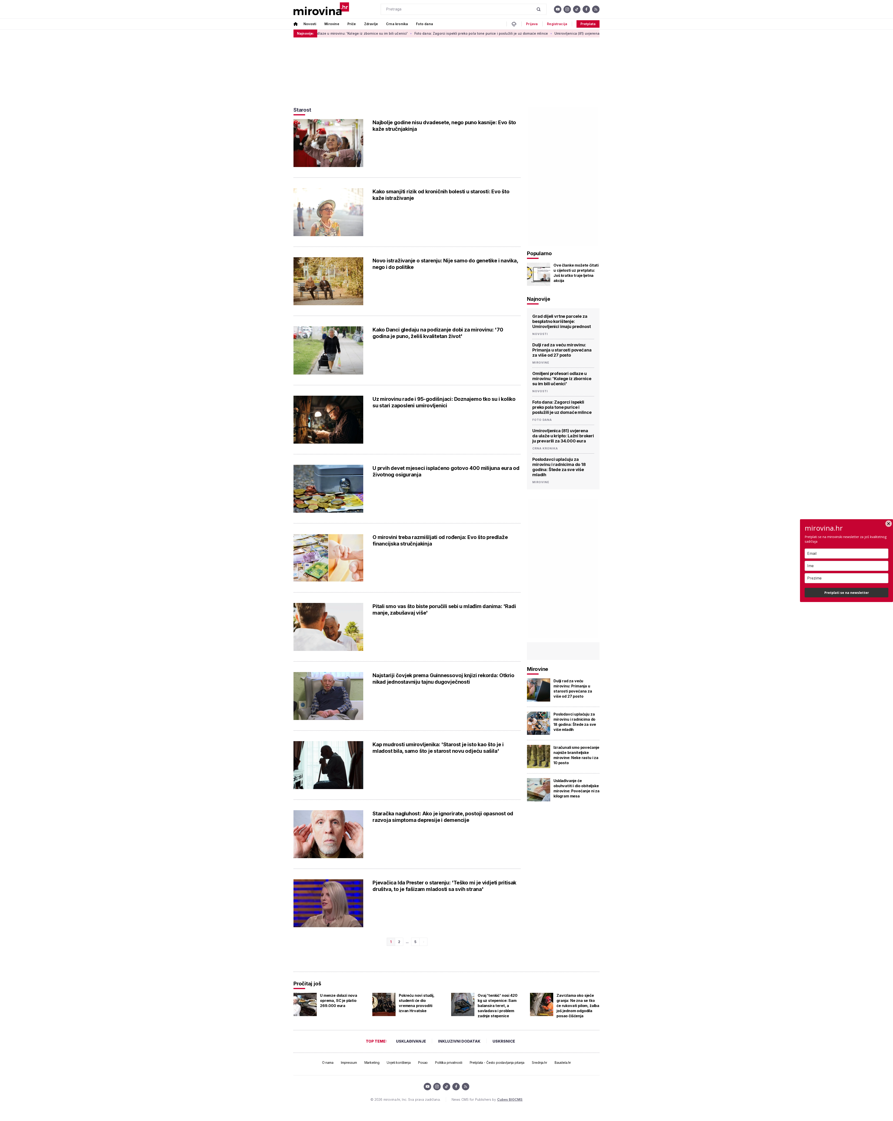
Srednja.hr (539, 1062)
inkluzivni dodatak (459, 1041)
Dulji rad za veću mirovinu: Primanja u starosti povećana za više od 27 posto (562, 350)
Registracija (557, 24)
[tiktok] (576, 9)
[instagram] (567, 9)
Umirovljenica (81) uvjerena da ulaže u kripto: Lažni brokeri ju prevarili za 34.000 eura (565, 33)
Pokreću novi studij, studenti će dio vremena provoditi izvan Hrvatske (416, 1003)
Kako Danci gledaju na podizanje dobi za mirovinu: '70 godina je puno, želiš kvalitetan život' (438, 333)
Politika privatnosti (448, 1062)
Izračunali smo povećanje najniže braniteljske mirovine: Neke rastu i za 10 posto (576, 755)
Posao (423, 1062)
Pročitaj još (307, 983)
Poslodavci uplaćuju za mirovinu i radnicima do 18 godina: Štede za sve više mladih (559, 467)
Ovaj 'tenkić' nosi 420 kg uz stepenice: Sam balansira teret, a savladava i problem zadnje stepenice (497, 1005)
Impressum (349, 1062)
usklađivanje (411, 1041)
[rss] (596, 9)
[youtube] (557, 9)
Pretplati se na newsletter (846, 592)
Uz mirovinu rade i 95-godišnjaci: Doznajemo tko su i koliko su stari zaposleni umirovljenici (444, 402)
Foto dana (424, 24)
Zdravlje (371, 24)
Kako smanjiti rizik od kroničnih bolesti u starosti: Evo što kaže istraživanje (441, 194)
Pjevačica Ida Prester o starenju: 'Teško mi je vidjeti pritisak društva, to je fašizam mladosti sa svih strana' (444, 886)
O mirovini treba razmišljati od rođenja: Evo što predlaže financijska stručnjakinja (440, 540)
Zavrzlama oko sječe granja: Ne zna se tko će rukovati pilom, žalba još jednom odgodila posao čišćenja (577, 1005)
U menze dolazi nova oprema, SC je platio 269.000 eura (338, 1000)
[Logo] (321, 9)
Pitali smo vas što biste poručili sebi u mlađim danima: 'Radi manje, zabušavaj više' (444, 609)
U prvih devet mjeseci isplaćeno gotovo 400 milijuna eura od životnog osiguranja (446, 471)
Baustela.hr (563, 1062)
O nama (327, 1062)
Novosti (309, 24)
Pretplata (588, 24)
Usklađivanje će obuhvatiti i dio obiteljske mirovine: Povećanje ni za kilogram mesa (576, 788)
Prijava (532, 24)
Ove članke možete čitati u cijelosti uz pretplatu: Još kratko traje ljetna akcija (576, 273)
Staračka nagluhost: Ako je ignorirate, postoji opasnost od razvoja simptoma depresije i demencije (443, 816)
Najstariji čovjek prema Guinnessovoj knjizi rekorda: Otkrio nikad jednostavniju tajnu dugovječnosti (443, 678)
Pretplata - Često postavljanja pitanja (497, 1062)
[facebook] (586, 9)
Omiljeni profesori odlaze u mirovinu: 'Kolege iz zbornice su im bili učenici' (561, 378)
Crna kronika (397, 24)
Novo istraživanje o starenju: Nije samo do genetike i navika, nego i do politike (445, 264)
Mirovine (331, 24)
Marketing (372, 1062)
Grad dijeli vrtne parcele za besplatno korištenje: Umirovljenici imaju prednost (561, 321)
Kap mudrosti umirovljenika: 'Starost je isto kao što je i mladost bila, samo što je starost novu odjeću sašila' (438, 747)
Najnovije (538, 299)
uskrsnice (504, 1041)
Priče (351, 24)
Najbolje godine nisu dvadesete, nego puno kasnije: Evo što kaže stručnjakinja (444, 125)
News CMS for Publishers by (487, 1099)
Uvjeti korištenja (399, 1062)
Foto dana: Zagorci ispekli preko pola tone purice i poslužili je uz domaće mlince (420, 33)
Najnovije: (305, 33)
